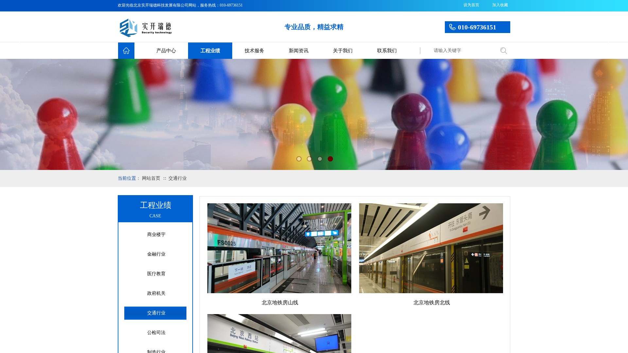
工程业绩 (210, 50)
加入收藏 (500, 5)
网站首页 (151, 178)
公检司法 (156, 332)
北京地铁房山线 (280, 302)
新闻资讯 (298, 50)
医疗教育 (156, 273)
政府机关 (156, 293)
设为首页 (471, 5)
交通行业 (177, 178)
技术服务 (254, 50)
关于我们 (343, 50)
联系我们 (387, 50)
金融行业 (156, 254)
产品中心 (166, 50)
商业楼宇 (156, 234)
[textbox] (463, 50)
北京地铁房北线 (431, 302)
